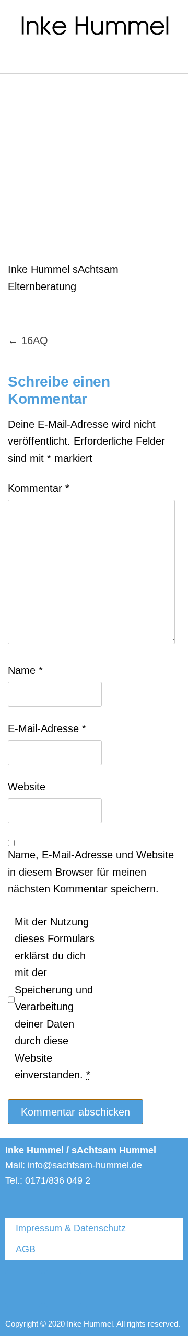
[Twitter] (23, 1288)
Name (25, 670)
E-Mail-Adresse (47, 728)
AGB (26, 1249)
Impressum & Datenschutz (71, 1228)
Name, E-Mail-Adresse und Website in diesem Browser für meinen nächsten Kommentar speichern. (91, 872)
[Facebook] (62, 1288)
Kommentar (38, 488)
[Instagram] (102, 1288)
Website (26, 786)
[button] (12, 59)
